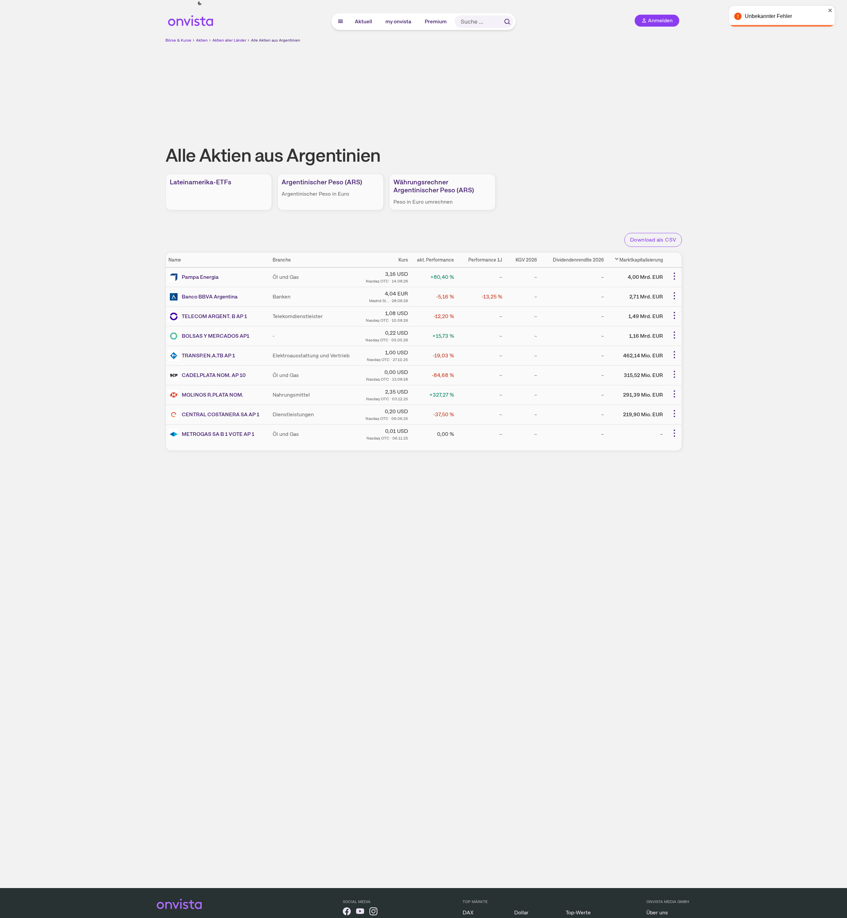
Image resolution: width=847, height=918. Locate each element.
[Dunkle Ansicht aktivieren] (199, 3)
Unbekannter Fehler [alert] (775, 16)
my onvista (399, 21)
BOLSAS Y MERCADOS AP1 (215, 335)
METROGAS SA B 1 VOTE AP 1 (218, 434)
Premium (436, 21)
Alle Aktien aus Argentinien (275, 40)
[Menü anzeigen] (340, 21)
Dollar (521, 912)
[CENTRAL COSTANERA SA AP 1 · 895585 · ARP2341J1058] (175, 414)
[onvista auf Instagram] (373, 912)
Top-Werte (578, 912)
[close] (837, 10)
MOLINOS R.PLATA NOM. (212, 394)
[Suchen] (507, 21)
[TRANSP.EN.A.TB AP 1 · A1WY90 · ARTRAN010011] (175, 355)
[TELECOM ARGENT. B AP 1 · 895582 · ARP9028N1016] (175, 316)
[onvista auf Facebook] (347, 912)
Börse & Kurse (178, 40)
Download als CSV (653, 239)
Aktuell (363, 21)
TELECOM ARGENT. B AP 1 (214, 316)
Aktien (202, 40)
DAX (468, 912)
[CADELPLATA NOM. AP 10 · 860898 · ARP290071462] (175, 375)
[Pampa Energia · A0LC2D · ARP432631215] (175, 277)
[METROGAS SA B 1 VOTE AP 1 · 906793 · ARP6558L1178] (175, 434)
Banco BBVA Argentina (210, 296)
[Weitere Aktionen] (674, 276)
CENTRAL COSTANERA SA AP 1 (220, 414)
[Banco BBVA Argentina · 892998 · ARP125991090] (175, 296)
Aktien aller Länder (229, 40)
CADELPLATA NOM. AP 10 (214, 375)
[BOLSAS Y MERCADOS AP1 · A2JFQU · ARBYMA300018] (175, 336)
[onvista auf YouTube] (360, 912)
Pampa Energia (200, 277)
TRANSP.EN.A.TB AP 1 (208, 355)
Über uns (657, 912)
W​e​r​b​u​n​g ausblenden (481, 90)
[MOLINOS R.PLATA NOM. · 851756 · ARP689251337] (175, 395)
